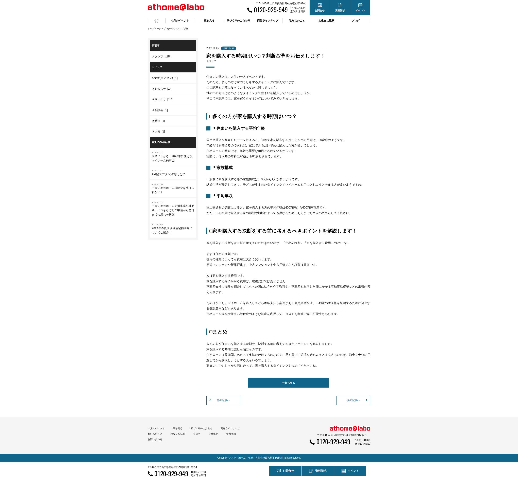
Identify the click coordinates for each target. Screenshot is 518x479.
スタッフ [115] (161, 56)
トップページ (154, 28)
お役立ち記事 (326, 20)
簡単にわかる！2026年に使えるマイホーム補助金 (172, 157)
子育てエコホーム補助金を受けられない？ (173, 188)
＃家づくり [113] (162, 99)
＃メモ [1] (158, 131)
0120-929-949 (271, 9)
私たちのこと (155, 433)
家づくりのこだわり (201, 428)
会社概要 (213, 433)
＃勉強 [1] (158, 120)
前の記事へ (223, 400)
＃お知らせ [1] (161, 88)
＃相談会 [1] (160, 110)
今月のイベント (156, 428)
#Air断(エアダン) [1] (165, 77)
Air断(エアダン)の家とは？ (169, 173)
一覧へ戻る (288, 382)
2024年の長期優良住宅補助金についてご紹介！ (172, 229)
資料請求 (231, 433)
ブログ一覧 (169, 28)
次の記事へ (353, 400)
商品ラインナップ (230, 428)
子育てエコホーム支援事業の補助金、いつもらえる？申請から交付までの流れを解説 (173, 208)
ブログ (356, 20)
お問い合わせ (155, 439)
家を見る (178, 428)
